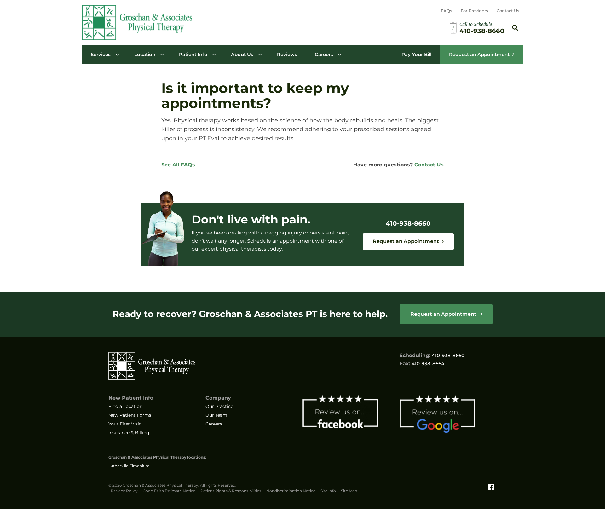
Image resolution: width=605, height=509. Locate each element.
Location (144, 54)
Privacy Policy (124, 491)
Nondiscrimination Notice (290, 491)
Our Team (216, 415)
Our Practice (219, 406)
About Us (242, 54)
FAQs (446, 10)
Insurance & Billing (128, 433)
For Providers (474, 10)
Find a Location (125, 406)
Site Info (328, 491)
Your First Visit (124, 424)
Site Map (349, 491)
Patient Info (193, 54)
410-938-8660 (408, 223)
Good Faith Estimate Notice (169, 491)
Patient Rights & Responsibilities (230, 491)
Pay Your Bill (416, 54)
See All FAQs (178, 165)
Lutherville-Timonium (129, 465)
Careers (324, 54)
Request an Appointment (479, 54)
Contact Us (508, 10)
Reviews (287, 54)
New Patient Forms (129, 415)
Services (101, 54)
